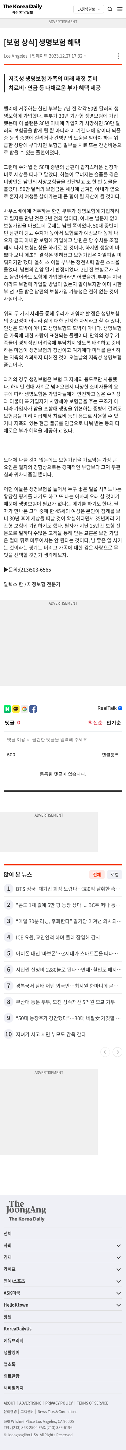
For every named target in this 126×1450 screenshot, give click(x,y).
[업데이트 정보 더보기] (59, 55)
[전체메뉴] (120, 9)
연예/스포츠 (14, 1281)
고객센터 (26, 1411)
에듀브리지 (14, 1340)
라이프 (10, 1269)
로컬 (115, 874)
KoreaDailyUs (17, 1328)
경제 (8, 1257)
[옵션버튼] (118, 56)
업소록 (10, 1364)
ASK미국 (12, 1293)
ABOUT (9, 1403)
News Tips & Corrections (57, 1411)
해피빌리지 (14, 1388)
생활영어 (12, 1352)
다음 (117, 1052)
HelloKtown (16, 1304)
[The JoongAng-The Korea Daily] (26, 1211)
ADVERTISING (30, 1403)
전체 (97, 874)
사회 (8, 1245)
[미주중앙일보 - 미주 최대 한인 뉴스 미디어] (22, 9)
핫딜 (8, 1316)
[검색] (110, 9)
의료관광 (12, 1376)
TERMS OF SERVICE (92, 1403)
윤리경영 (10, 1411)
